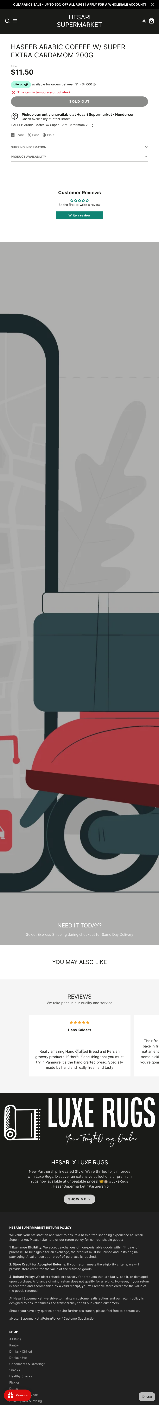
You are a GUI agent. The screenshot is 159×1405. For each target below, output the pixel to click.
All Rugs (15, 1339)
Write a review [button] (79, 215)
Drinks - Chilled (20, 1351)
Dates (13, 1389)
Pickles (14, 1382)
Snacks (14, 1370)
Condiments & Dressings (27, 1364)
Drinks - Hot (18, 1358)
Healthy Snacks (20, 1376)
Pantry (14, 1345)
